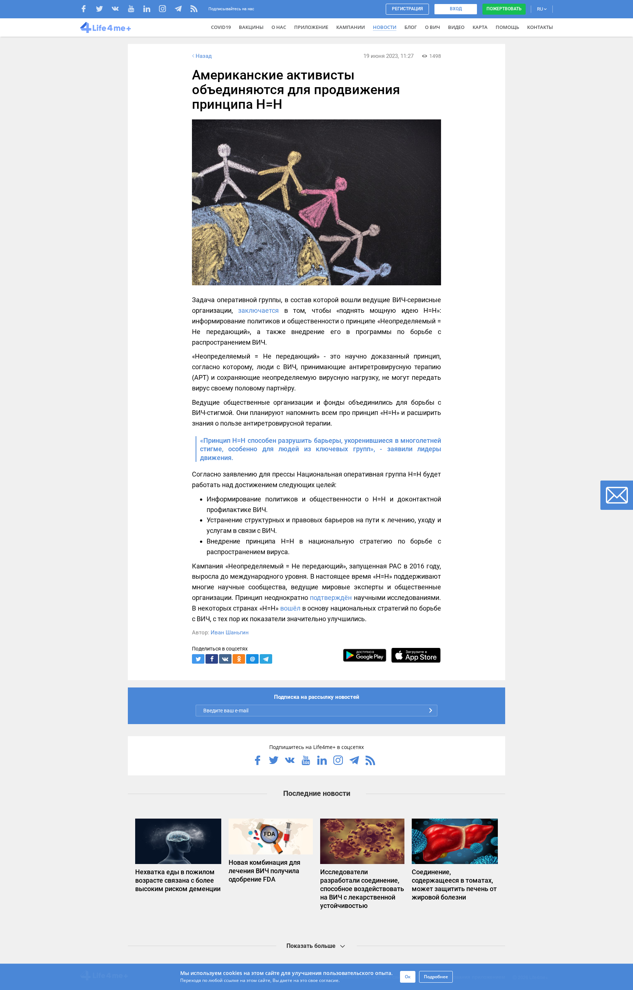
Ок (408, 977)
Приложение (311, 27)
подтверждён (331, 597)
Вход (456, 8)
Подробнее (436, 977)
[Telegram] (182, 9)
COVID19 (221, 27)
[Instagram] (166, 9)
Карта (480, 27)
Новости (384, 27)
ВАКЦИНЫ (251, 27)
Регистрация (407, 8)
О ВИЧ (432, 27)
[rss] (193, 9)
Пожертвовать (504, 8)
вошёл (290, 608)
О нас (278, 27)
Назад (204, 56)
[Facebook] (87, 9)
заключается (258, 310)
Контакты (540, 27)
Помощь (507, 27)
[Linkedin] (150, 9)
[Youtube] (134, 9)
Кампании (350, 27)
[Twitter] (103, 9)
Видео (456, 27)
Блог (410, 27)
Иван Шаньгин (230, 632)
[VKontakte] (119, 9)
